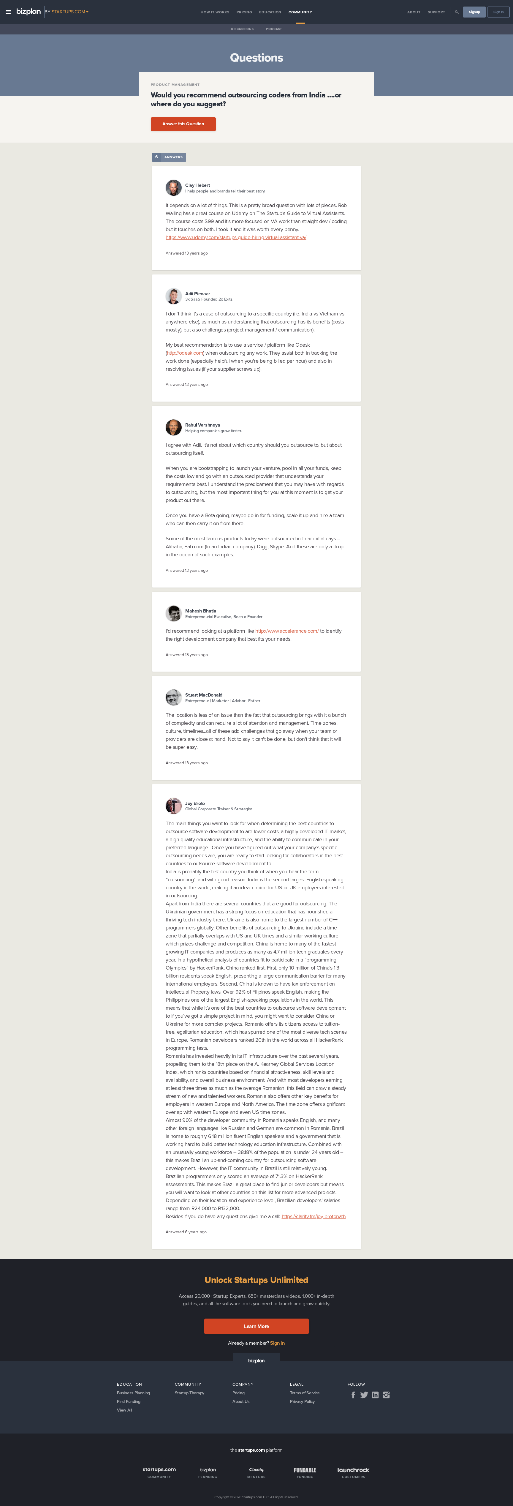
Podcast (274, 29)
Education (270, 12)
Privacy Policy (302, 1401)
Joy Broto (195, 803)
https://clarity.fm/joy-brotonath (314, 1216)
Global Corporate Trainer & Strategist (218, 809)
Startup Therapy (189, 1393)
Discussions (242, 29)
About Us (240, 1401)
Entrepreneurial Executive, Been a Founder (223, 616)
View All (124, 1410)
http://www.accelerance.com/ (287, 631)
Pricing (244, 12)
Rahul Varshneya (202, 425)
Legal (297, 1384)
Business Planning (133, 1393)
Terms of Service (305, 1393)
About (414, 12)
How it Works (215, 12)
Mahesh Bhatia (200, 610)
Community (300, 12)
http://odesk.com (185, 353)
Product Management (175, 84)
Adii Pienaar (197, 293)
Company (243, 1384)
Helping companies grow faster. (213, 430)
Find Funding (128, 1401)
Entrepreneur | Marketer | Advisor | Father (222, 700)
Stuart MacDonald (203, 695)
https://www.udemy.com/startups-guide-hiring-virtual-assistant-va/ (236, 237)
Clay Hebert (197, 185)
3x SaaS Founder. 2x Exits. (209, 299)
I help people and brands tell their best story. (225, 191)
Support (436, 12)
